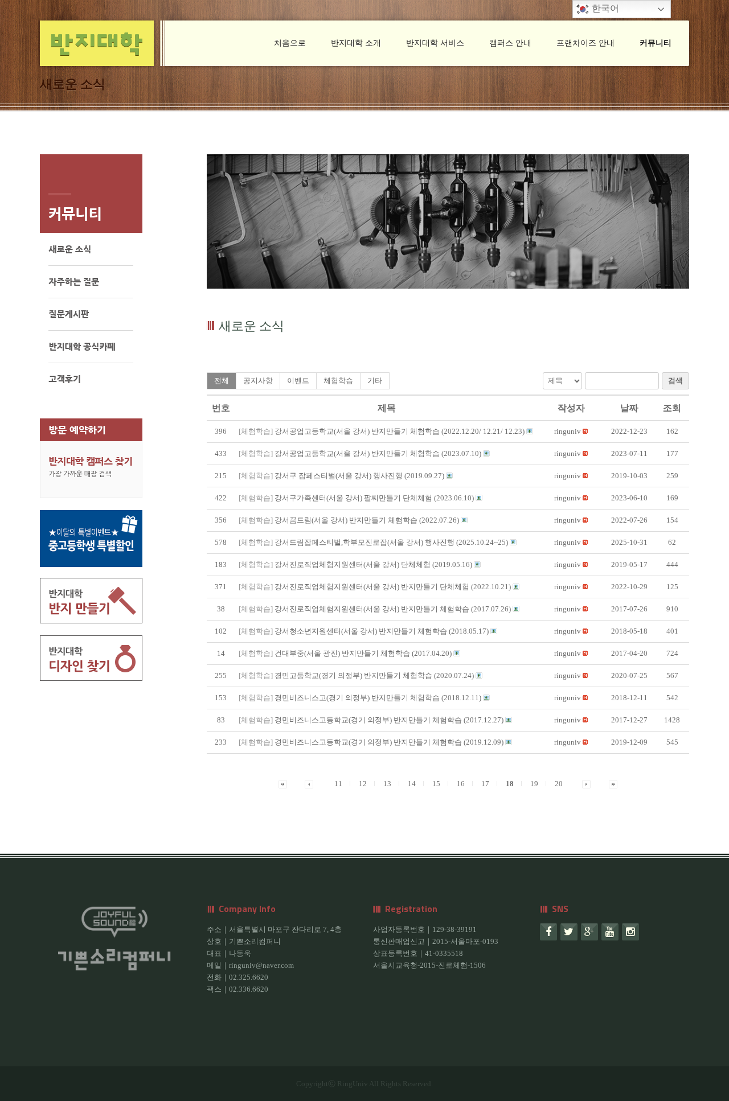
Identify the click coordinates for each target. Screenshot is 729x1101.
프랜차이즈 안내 (585, 43)
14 (412, 783)
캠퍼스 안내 (510, 43)
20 (559, 783)
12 (363, 783)
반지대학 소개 (356, 43)
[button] (567, 431)
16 (461, 783)
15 (436, 783)
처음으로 (290, 43)
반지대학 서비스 (435, 43)
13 (387, 783)
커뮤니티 (655, 43)
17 (485, 783)
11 (338, 783)
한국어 (604, 8)
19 (534, 783)
